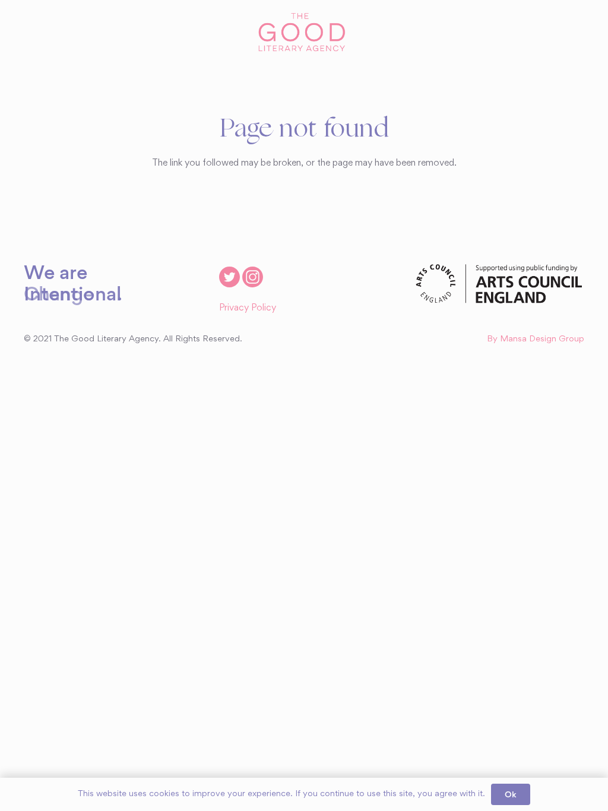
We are (55, 272)
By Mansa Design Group (535, 339)
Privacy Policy (247, 308)
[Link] (303, 32)
